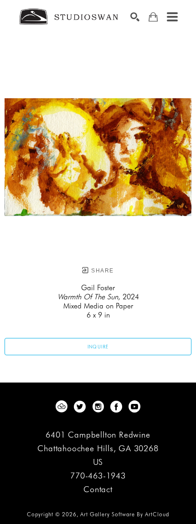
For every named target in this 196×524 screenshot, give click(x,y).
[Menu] (172, 16)
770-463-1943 (98, 476)
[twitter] (80, 407)
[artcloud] (61, 407)
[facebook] (116, 407)
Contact (98, 489)
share (101, 270)
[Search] (134, 16)
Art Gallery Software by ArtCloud (124, 514)
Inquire (98, 346)
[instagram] (98, 407)
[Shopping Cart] (153, 17)
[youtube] (134, 407)
